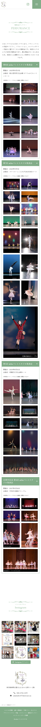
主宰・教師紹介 (18, 710)
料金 (17, 713)
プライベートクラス (9, 713)
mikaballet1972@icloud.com (22, 696)
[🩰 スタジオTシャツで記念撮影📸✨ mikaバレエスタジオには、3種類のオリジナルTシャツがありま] (20, 627)
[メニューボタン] (36, 4)
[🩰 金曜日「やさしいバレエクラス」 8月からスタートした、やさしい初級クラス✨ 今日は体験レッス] (20, 640)
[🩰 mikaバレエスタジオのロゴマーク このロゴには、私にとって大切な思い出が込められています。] (20, 652)
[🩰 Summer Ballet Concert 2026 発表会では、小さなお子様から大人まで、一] (33, 652)
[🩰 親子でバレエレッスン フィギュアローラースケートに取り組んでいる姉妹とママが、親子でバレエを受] (7, 652)
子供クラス (27, 710)
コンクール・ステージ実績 (20, 715)
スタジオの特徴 (8, 710)
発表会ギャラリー (32, 713)
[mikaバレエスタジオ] (3, 4)
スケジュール (23, 713)
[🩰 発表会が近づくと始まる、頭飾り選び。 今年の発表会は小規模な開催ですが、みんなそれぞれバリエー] (33, 640)
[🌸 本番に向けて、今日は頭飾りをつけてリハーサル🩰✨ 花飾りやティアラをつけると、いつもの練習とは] (33, 627)
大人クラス (34, 710)
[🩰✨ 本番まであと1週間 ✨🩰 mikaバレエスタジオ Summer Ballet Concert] (7, 640)
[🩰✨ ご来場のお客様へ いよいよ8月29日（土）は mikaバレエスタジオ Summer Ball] (7, 627)
